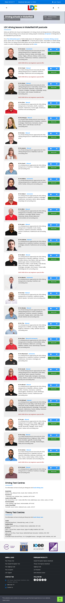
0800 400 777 (10, 584)
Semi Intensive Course (39, 572)
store (35, 44)
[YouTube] (37, 580)
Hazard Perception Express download (43, 561)
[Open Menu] (6, 7)
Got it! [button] (60, 599)
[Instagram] (43, 580)
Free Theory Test (9, 561)
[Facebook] (35, 580)
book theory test (38, 517)
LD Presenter (37, 569)
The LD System (9, 569)
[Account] (53, 7)
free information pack (13, 39)
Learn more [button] (6, 600)
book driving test (38, 487)
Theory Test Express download (42, 564)
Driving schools (52, 16)
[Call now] (11, 7)
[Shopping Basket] (58, 7)
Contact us (10, 587)
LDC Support (8, 572)
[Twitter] (40, 580)
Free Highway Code (10, 566)
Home (45, 16)
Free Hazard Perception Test (12, 564)
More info (53, 53)
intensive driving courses (51, 39)
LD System (48, 34)
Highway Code (37, 566)
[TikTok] (45, 580)
